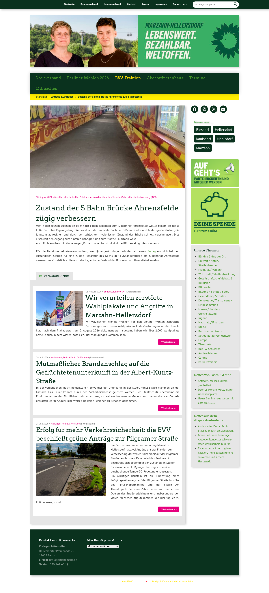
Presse (145, 4)
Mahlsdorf (56, 423)
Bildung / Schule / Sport (213, 291)
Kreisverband (48, 78)
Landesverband (112, 4)
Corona (202, 357)
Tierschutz (204, 344)
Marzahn (96, 197)
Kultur (202, 327)
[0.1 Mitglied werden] (215, 186)
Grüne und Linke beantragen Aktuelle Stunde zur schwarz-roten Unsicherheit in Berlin (215, 439)
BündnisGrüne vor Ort (114, 291)
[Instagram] (204, 109)
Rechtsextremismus (210, 331)
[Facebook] (194, 109)
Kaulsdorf (203, 138)
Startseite (69, 4)
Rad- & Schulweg (209, 349)
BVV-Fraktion (128, 78)
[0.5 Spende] (215, 243)
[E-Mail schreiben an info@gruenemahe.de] (223, 109)
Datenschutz (180, 4)
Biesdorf (202, 129)
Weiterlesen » (169, 341)
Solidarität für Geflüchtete (76, 357)
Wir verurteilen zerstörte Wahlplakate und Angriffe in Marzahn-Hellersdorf (129, 306)
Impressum (161, 4)
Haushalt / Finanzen (211, 322)
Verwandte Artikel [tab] (57, 276)
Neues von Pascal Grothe (212, 375)
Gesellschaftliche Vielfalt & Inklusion (72, 197)
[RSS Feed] (213, 109)
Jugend (202, 318)
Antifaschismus (207, 353)
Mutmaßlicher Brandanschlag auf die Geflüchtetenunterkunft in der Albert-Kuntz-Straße (104, 372)
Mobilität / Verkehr (111, 197)
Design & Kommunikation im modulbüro (172, 581)
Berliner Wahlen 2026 (88, 78)
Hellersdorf (56, 357)
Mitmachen (46, 88)
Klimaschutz (206, 287)
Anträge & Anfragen (62, 96)
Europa (202, 340)
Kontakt (131, 4)
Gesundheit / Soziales (212, 296)
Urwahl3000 (127, 581)
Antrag (151, 251)
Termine (197, 78)
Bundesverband (89, 4)
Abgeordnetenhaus (165, 78)
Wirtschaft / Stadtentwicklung (135, 197)
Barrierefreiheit (207, 362)
